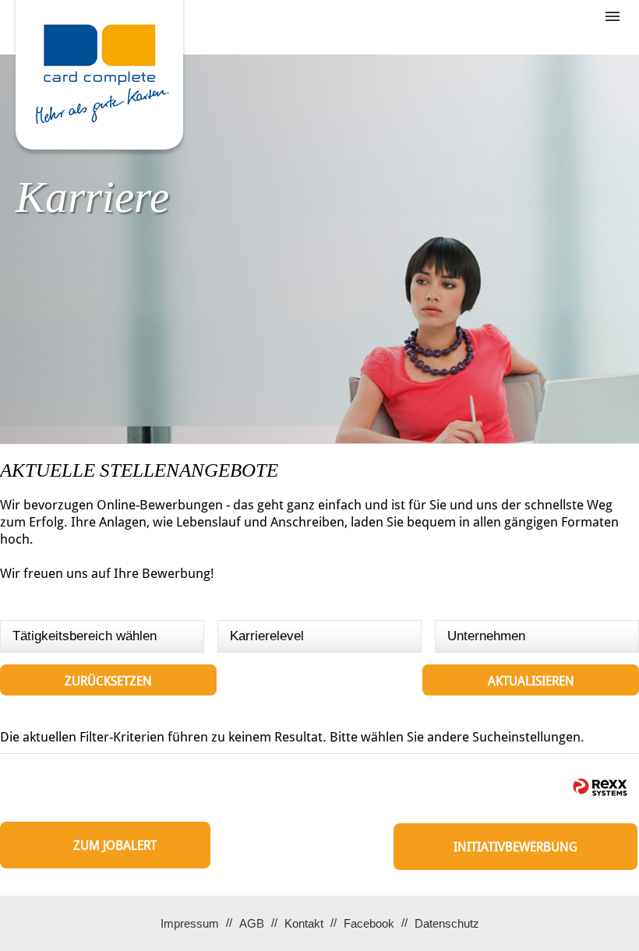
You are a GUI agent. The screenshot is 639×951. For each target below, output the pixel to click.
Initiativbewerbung (515, 847)
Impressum (190, 923)
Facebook (369, 923)
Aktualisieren (531, 681)
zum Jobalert (115, 845)
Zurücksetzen (108, 681)
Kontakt (303, 923)
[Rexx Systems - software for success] (600, 787)
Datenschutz (447, 923)
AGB (251, 923)
